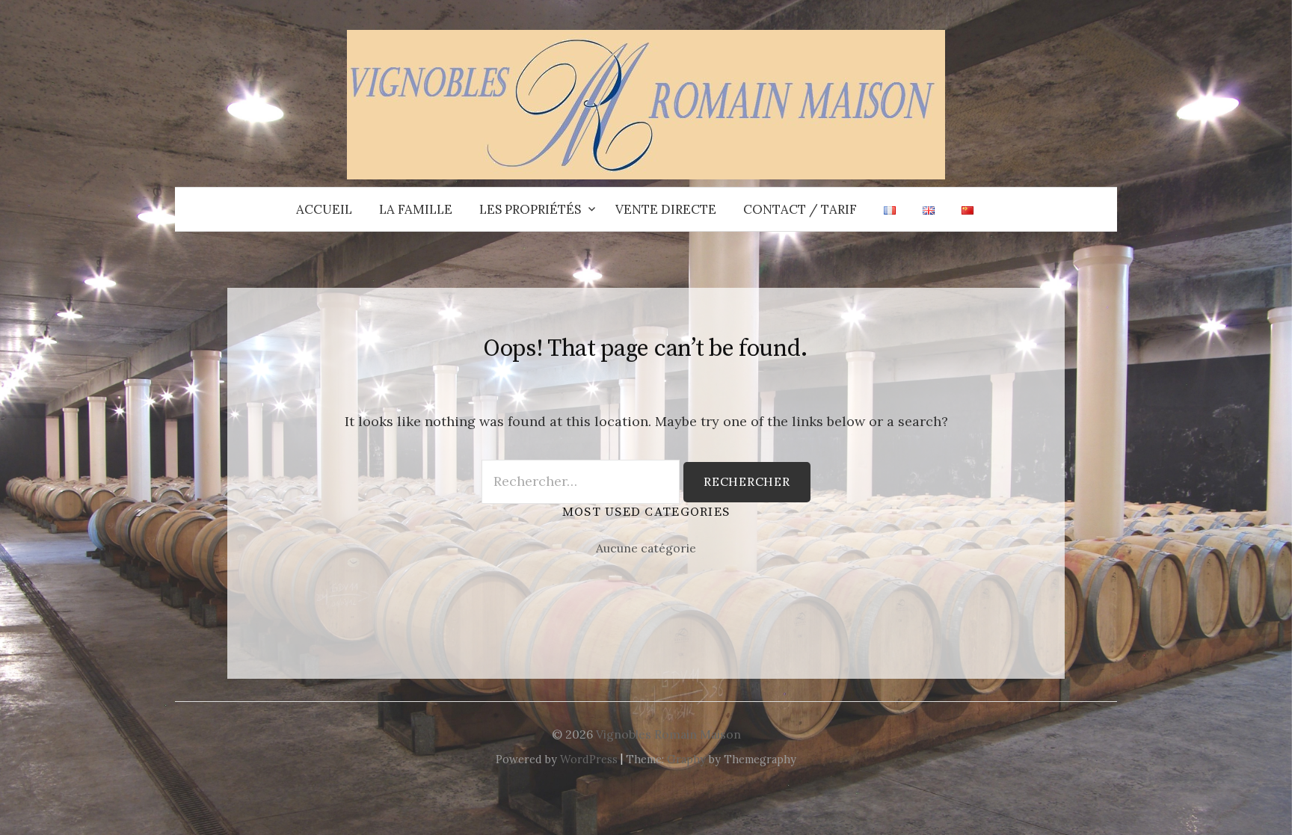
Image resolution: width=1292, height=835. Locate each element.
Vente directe (665, 209)
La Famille (415, 209)
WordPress (589, 759)
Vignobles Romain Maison (668, 734)
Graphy (686, 759)
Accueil (324, 209)
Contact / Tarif (800, 209)
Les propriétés (530, 209)
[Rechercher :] (1104, 209)
